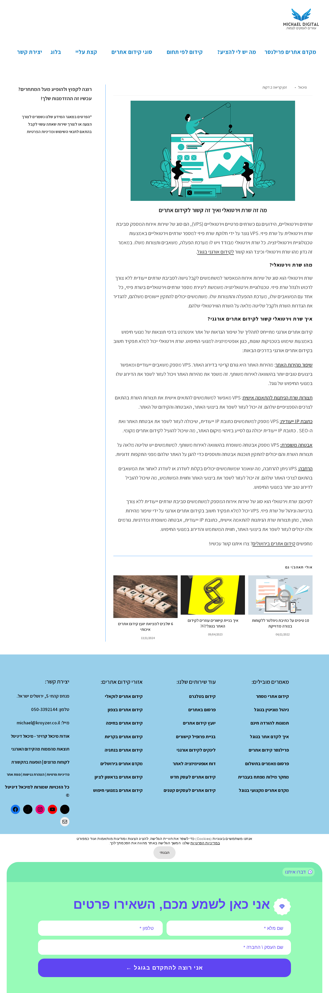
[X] (64, 809)
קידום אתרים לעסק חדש (193, 777)
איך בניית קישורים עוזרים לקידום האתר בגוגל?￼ (213, 623)
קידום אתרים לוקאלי (124, 696)
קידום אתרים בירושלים (273, 543)
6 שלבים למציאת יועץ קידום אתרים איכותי (145, 626)
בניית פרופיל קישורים (196, 736)
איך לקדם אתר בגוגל (269, 736)
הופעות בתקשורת (26, 762)
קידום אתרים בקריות (124, 736)
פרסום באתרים (202, 710)
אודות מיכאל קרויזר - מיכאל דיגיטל (40, 736)
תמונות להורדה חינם (270, 723)
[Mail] (64, 821)
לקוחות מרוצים (56, 762)
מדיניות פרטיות (58, 774)
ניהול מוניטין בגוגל (271, 710)
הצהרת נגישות (33, 774)
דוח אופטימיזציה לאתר (194, 763)
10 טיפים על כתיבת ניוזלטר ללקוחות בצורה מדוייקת (280, 623)
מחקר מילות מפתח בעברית (263, 777)
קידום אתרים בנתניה (124, 750)
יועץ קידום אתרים (199, 723)
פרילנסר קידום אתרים (269, 750)
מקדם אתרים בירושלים (121, 763)
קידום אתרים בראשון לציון (119, 777)
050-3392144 (44, 709)
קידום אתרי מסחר (272, 696)
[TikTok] (27, 809)
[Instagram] (40, 809)
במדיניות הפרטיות (205, 843)
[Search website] (6, 52)
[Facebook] (15, 809)
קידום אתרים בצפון (125, 710)
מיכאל (302, 87)
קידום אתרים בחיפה (124, 723)
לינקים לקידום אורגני (196, 750)
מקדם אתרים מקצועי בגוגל (264, 790)
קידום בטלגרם (202, 696)
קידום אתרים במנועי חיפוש (118, 790)
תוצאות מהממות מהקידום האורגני (40, 749)
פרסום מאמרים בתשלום (267, 763)
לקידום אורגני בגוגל (215, 251)
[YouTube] (52, 809)
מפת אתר (14, 774)
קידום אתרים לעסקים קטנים (190, 790)
